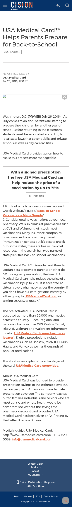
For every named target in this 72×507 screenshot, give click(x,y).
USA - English (11, 52)
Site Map (27, 496)
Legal (16, 496)
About (35, 471)
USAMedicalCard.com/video (37, 365)
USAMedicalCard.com (41, 296)
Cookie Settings (51, 496)
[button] (58, 5)
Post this (38, 195)
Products (36, 467)
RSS (38, 496)
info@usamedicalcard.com (32, 439)
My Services (34, 474)
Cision (41, 502)
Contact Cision (35, 463)
